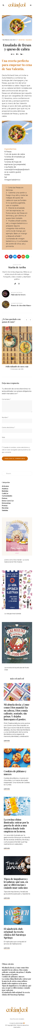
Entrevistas (6, 503)
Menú (31, 5)
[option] (17, 348)
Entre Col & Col (8, 501)
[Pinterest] (19, 256)
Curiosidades (7, 496)
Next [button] (30, 320)
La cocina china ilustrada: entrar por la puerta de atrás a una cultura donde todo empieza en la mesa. (16, 825)
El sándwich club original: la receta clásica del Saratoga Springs (15, 933)
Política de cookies (17, 1019)
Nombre (5, 417)
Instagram (18, 283)
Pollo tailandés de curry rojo (17, 366)
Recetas (22, 40)
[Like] (6, 256)
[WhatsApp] (27, 256)
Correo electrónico (8, 427)
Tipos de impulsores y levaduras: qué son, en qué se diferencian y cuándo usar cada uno (16, 883)
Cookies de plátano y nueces (15, 773)
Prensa (4, 505)
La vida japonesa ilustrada (12, 613)
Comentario (6, 399)
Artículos (5, 486)
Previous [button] (26, 320)
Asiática (5, 489)
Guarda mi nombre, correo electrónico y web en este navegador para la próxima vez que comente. (16, 450)
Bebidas (5, 491)
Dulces (4, 498)
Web (3, 437)
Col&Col (5, 493)
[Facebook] (11, 256)
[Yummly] (23, 256)
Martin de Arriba (17, 267)
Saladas (29, 40)
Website (15, 283)
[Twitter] (15, 256)
